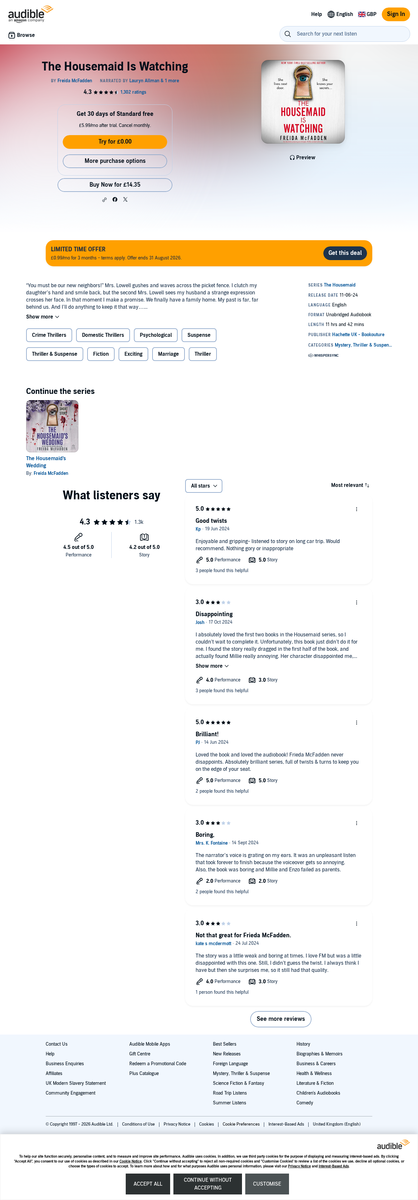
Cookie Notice (131, 1161)
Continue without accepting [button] (208, 1184)
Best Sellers (224, 1044)
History (303, 1044)
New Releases (227, 1054)
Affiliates (54, 1073)
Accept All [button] (148, 1184)
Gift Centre (139, 1054)
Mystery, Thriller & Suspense (241, 1073)
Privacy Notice (299, 1166)
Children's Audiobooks (318, 1093)
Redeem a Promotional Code (157, 1064)
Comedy (305, 1103)
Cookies (207, 1124)
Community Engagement (70, 1093)
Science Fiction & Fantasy (238, 1083)
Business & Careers (316, 1064)
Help (50, 1054)
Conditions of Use (139, 1124)
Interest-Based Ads (334, 1166)
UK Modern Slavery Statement (76, 1083)
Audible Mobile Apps (149, 1044)
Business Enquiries (65, 1064)
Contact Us (57, 1044)
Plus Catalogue (144, 1073)
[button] (104, 199)
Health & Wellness (314, 1073)
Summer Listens (229, 1103)
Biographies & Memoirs (320, 1054)
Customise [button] (267, 1184)
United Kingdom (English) (337, 1124)
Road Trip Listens (230, 1093)
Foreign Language (230, 1064)
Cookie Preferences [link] (241, 1124)
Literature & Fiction (315, 1083)
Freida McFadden (51, 473)
